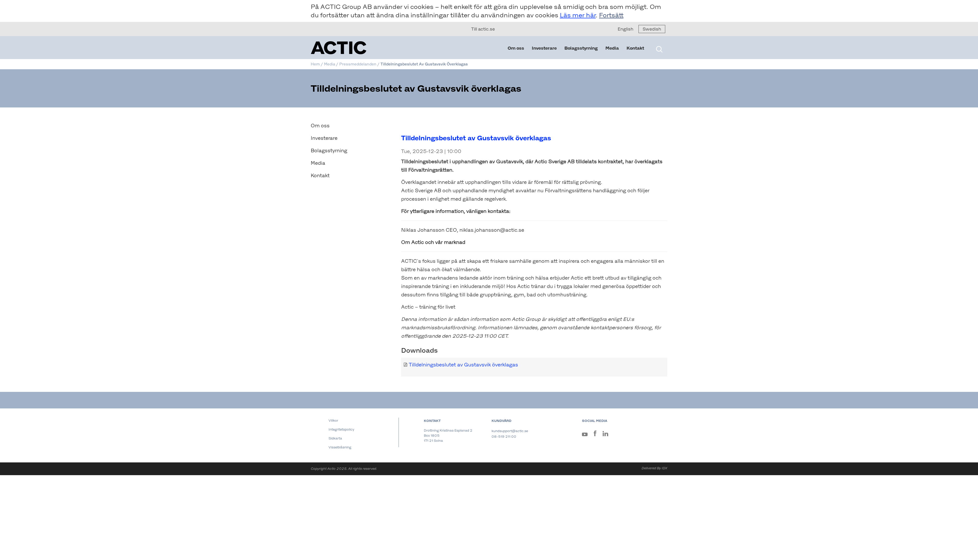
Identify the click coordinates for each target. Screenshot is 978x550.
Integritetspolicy (341, 429)
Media (612, 48)
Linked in (605, 434)
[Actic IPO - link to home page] (364, 47)
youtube (585, 435)
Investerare (544, 48)
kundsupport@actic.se (510, 431)
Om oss (516, 48)
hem (315, 64)
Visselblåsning (340, 447)
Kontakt (635, 48)
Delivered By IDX (654, 468)
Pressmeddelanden (357, 64)
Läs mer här (578, 15)
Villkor (333, 420)
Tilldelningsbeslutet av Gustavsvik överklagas (463, 364)
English (625, 29)
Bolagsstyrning (581, 48)
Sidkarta (335, 438)
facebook (595, 434)
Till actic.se (483, 29)
